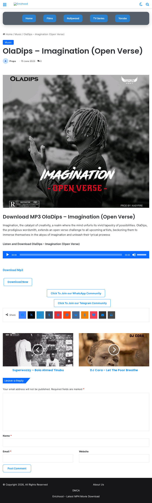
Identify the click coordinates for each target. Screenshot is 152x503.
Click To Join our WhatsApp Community (76, 293)
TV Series (98, 18)
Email (7, 451)
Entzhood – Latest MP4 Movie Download (76, 496)
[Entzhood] (21, 4)
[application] (76, 254)
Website (84, 451)
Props (12, 61)
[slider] (142, 254)
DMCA (76, 490)
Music (18, 34)
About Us (98, 484)
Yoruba (122, 18)
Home (29, 18)
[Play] (7, 255)
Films (50, 18)
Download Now (18, 282)
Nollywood (73, 18)
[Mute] (134, 255)
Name (7, 435)
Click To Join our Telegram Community (82, 303)
